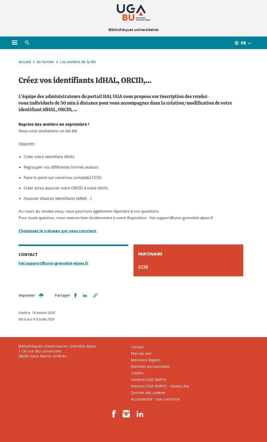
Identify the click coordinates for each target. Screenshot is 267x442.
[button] (27, 43)
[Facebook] (114, 415)
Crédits (137, 373)
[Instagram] (126, 415)
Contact (137, 346)
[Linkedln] (140, 415)
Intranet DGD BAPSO (149, 379)
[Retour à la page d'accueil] (133, 12)
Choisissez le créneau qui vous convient (57, 231)
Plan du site (141, 353)
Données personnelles (150, 366)
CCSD (143, 267)
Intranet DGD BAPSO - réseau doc (160, 386)
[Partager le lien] (95, 295)
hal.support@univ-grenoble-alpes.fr (54, 263)
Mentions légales (146, 359)
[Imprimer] (41, 295)
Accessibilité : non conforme (155, 399)
